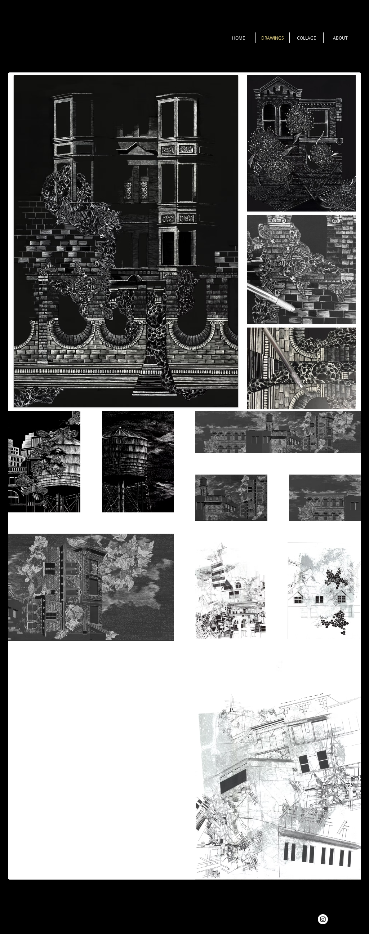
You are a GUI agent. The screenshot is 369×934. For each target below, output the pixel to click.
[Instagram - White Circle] (323, 919)
